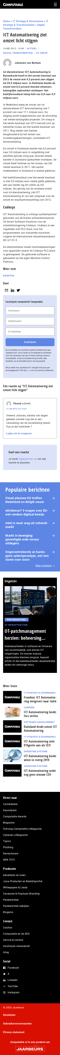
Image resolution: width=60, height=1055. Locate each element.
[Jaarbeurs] (30, 1047)
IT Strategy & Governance (28, 21)
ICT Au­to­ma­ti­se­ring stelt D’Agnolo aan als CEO (39, 743)
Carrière (29, 707)
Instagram (14, 992)
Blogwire (8, 912)
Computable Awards (14, 816)
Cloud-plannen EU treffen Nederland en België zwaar (24, 500)
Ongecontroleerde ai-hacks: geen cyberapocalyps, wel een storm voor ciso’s (27, 555)
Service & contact (13, 939)
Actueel (32, 48)
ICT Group (42, 53)
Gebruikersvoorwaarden (17, 1023)
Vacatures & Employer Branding (21, 893)
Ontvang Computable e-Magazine (22, 828)
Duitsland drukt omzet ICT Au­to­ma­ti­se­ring (40, 729)
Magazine (8, 822)
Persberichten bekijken (16, 906)
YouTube (13, 986)
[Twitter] (18, 290)
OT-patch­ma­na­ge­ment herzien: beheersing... (25, 634)
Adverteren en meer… (15, 875)
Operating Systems (36, 751)
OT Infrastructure (16, 625)
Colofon (7, 927)
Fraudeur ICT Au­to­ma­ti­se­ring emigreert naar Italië (40, 699)
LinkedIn (13, 980)
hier (28, 370)
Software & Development (39, 722)
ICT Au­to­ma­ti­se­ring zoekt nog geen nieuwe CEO (40, 773)
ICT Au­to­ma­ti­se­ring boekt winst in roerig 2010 (40, 758)
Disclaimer (9, 1014)
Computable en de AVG (16, 933)
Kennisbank (10, 810)
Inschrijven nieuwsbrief (16, 946)
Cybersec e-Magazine (15, 835)
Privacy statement (13, 1032)
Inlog (6, 952)
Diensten (8, 275)
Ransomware (10, 853)
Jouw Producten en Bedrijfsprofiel (22, 881)
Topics (7, 841)
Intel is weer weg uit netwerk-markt (26, 525)
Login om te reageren (19, 433)
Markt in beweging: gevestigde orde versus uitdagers (22, 539)
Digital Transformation (18, 53)
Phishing (8, 847)
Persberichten (11, 899)
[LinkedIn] (12, 290)
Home (6, 21)
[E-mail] (6, 290)
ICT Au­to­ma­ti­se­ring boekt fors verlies (40, 714)
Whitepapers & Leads (15, 887)
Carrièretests (10, 804)
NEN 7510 (9, 859)
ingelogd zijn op (27, 458)
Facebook (13, 967)
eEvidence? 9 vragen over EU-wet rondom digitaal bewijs (26, 512)
